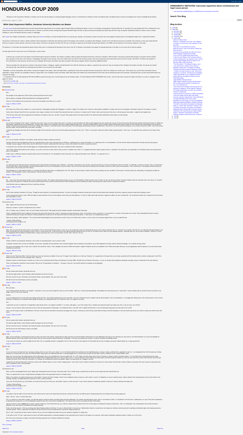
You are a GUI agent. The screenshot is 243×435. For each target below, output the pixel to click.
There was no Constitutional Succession (184, 47)
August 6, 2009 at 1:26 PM (13, 224)
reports (8, 36)
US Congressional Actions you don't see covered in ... (188, 90)
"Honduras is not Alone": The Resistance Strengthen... (188, 73)
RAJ (5, 106)
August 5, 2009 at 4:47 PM (13, 117)
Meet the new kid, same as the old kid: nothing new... (188, 48)
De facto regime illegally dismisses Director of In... (187, 60)
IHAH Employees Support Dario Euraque (184, 53)
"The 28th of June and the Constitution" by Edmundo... (188, 104)
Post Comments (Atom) (16, 432)
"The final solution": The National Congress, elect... (187, 64)
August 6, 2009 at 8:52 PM (13, 331)
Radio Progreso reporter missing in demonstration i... (187, 81)
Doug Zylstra (7, 90)
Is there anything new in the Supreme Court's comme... (188, 59)
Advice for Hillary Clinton (180, 40)
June (175, 118)
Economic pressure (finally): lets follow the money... (187, 52)
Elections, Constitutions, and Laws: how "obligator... (187, 41)
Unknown (6, 227)
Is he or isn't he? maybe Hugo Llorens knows (185, 55)
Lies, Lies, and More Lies (180, 85)
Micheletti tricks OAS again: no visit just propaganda (187, 100)
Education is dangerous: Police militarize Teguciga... (187, 88)
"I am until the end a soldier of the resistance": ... (186, 66)
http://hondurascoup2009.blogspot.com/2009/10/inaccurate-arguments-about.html (196, 11)
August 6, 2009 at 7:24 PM (13, 282)
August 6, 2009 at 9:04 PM (13, 343)
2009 (173, 29)
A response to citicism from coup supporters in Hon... (188, 43)
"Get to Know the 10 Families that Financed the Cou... (188, 86)
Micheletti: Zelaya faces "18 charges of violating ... (187, 67)
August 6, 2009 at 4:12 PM (13, 250)
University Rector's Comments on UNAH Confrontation (188, 93)
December (177, 31)
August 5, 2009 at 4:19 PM (13, 104)
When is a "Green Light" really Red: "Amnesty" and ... (188, 105)
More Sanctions (177, 50)
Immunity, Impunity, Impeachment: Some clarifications (188, 97)
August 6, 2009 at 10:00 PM (14, 366)
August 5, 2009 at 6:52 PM (13, 134)
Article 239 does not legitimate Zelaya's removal (186, 76)
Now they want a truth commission (182, 62)
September (177, 36)
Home (82, 428)
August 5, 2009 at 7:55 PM (13, 174)
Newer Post (5, 428)
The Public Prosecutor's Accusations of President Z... (188, 107)
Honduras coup (17, 83)
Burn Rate (176, 45)
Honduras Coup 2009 (30, 9)
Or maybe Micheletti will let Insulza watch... (185, 98)
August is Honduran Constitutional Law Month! (186, 112)
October (176, 34)
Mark (5, 120)
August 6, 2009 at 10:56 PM (14, 420)
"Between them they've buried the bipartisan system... (188, 69)
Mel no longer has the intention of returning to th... (187, 83)
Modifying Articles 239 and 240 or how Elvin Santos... (188, 109)
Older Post (160, 428)
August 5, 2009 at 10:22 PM (14, 199)
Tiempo (41, 36)
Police (23, 83)
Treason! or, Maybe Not (179, 92)
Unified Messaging (178, 78)
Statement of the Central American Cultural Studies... (188, 111)
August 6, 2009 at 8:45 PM (13, 314)
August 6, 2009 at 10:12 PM (14, 388)
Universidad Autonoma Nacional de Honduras (35, 83)
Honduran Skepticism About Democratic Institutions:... (188, 114)
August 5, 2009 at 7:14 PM (13, 156)
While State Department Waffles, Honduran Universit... (188, 102)
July (175, 116)
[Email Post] (17, 81)
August (176, 38)
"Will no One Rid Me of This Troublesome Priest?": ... (188, 74)
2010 (173, 27)
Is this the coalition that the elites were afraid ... (186, 95)
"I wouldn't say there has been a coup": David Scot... (187, 71)
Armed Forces (10, 83)
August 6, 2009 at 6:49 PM (13, 266)
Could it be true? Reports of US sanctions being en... (187, 57)
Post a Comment (7, 424)
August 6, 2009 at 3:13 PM (13, 235)
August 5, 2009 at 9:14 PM (13, 187)
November (177, 33)
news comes (9, 28)
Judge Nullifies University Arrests (182, 79)
